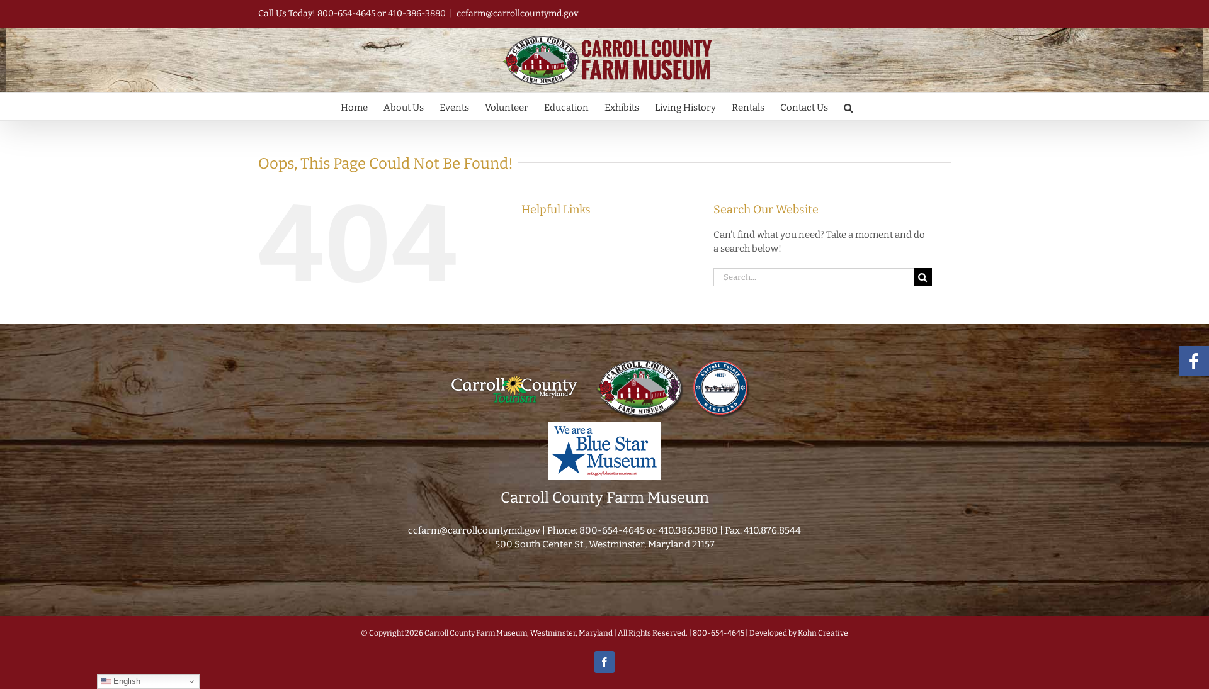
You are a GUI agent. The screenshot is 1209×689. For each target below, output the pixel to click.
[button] (848, 106)
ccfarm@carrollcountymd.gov (517, 13)
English (125, 681)
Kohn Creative (823, 633)
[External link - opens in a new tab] (514, 362)
